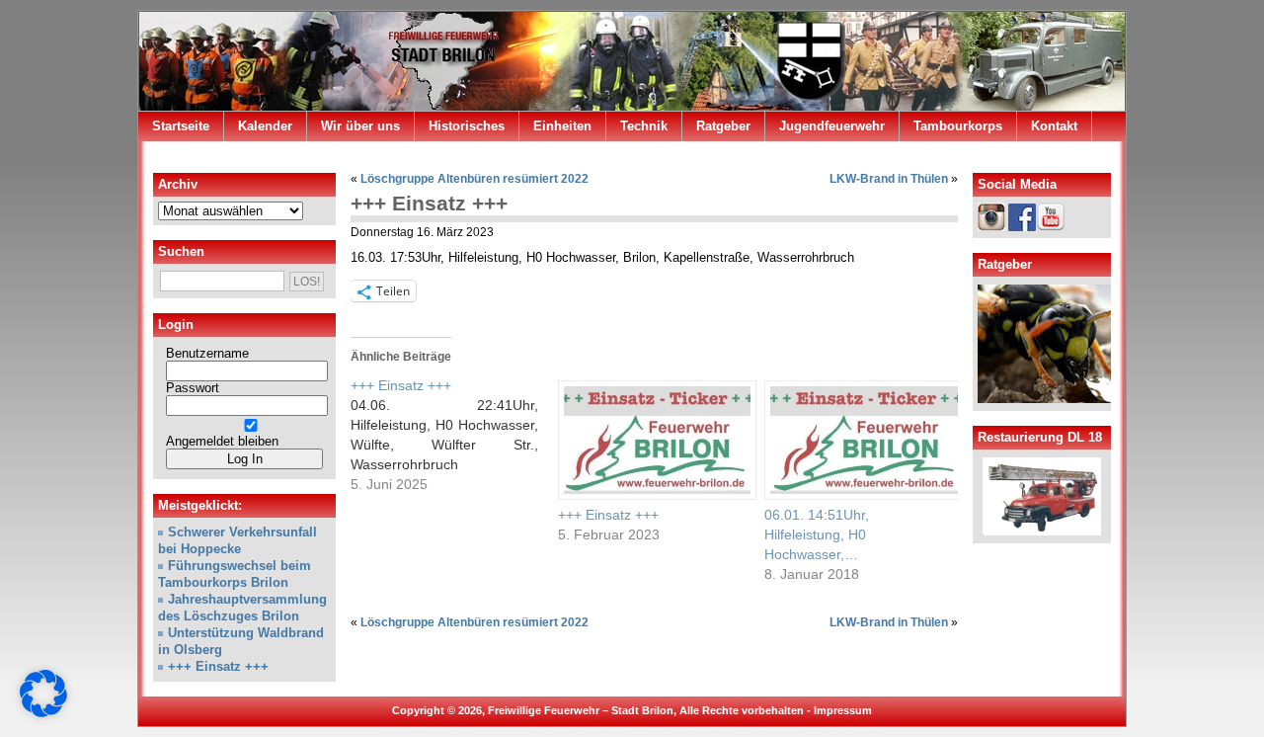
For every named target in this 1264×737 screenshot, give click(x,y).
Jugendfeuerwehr (832, 126)
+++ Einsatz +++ (429, 203)
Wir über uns (360, 126)
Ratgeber (723, 126)
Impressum (843, 710)
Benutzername (207, 354)
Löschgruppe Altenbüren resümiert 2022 (474, 179)
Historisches (467, 126)
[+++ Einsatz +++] (454, 434)
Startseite (180, 126)
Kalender (265, 126)
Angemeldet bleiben (222, 442)
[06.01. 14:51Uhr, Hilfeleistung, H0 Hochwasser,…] (858, 439)
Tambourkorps (957, 126)
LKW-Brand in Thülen (889, 179)
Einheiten (562, 126)
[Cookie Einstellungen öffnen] (43, 713)
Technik (644, 126)
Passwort (192, 388)
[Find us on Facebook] (1071, 157)
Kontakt (1054, 126)
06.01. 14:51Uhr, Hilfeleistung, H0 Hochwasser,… (816, 534)
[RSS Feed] (1099, 157)
